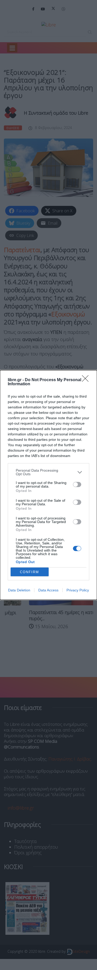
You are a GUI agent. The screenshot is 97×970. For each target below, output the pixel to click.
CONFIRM (29, 572)
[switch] (77, 484)
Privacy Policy (77, 590)
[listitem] (48, 472)
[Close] (87, 380)
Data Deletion (19, 590)
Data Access (48, 590)
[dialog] (48, 485)
